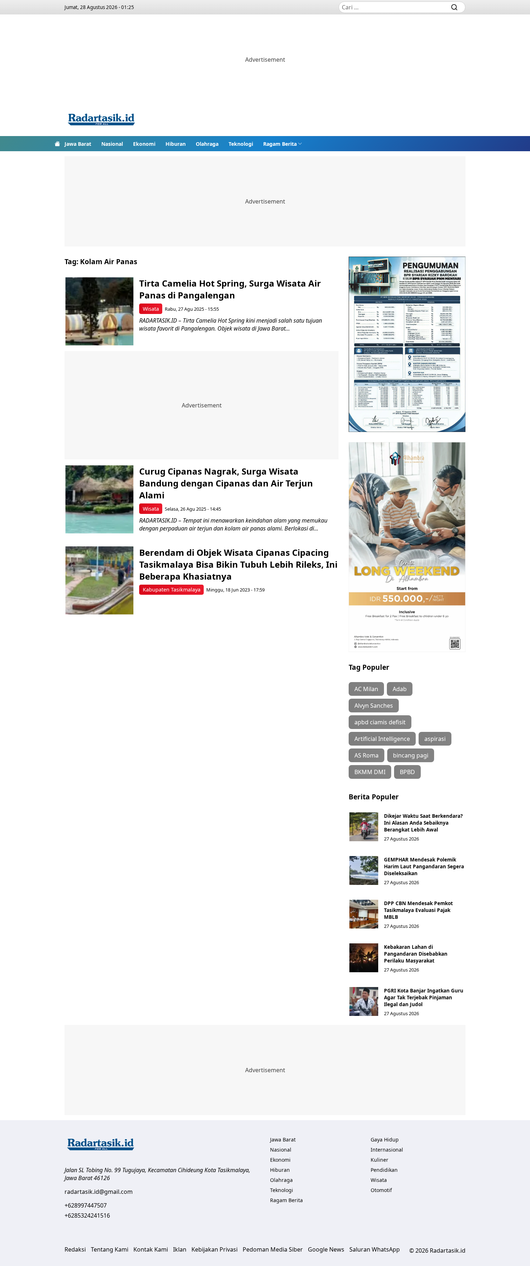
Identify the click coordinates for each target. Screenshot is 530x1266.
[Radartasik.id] (101, 120)
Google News (326, 1249)
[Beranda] (57, 143)
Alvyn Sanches (373, 706)
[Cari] (454, 7)
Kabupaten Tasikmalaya (171, 589)
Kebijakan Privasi (214, 1249)
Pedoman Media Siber (273, 1249)
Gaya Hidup (385, 1139)
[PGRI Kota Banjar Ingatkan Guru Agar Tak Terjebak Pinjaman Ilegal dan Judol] (363, 1001)
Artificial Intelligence (382, 739)
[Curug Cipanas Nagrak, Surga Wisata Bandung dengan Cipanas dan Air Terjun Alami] (99, 499)
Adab (400, 689)
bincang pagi (410, 755)
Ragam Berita (280, 143)
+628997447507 (86, 1205)
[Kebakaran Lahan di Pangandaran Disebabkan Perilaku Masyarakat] (363, 957)
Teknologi (241, 143)
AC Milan (366, 689)
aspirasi (435, 739)
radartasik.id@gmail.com (99, 1192)
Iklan (179, 1249)
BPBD (407, 772)
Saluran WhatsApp (374, 1249)
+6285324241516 (87, 1215)
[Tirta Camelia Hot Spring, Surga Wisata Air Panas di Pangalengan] (99, 311)
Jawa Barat (78, 143)
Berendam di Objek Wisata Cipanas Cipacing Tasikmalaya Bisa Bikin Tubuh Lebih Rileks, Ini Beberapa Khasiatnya (238, 564)
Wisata (151, 308)
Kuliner (379, 1159)
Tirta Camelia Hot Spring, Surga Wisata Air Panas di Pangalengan (230, 289)
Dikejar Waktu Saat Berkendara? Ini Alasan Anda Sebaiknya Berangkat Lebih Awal (423, 822)
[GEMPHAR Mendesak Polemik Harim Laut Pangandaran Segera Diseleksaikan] (363, 870)
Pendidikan (384, 1169)
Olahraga (207, 143)
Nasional (112, 143)
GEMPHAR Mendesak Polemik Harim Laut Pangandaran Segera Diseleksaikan (424, 866)
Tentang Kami (109, 1249)
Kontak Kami (150, 1249)
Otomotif (381, 1190)
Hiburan (175, 143)
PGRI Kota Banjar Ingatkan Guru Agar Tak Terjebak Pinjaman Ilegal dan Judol (423, 997)
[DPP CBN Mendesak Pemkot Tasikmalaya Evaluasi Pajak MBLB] (363, 914)
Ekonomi (144, 143)
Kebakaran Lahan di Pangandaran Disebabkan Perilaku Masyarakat (415, 953)
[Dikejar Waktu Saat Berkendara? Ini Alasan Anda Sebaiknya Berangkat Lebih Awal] (363, 826)
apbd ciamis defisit (380, 722)
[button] (282, 143)
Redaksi (75, 1249)
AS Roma (366, 755)
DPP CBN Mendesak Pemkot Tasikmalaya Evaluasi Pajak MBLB (418, 910)
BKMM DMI (369, 772)
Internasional (387, 1149)
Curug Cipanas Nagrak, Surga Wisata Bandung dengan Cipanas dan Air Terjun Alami (226, 483)
